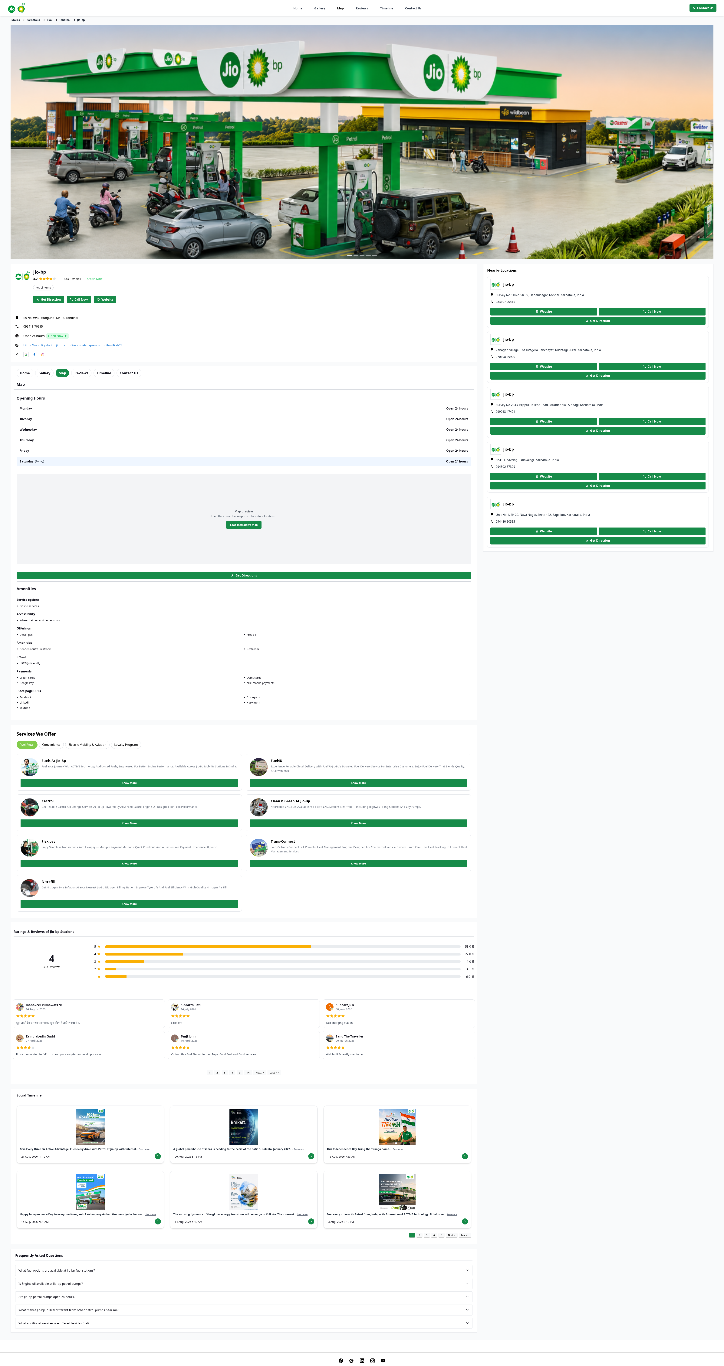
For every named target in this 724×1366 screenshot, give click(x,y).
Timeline (386, 8)
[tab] (25, 373)
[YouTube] (383, 1360)
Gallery (319, 8)
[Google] (351, 1360)
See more (144, 1149)
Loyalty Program (126, 745)
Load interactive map (244, 525)
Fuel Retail (27, 745)
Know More (129, 783)
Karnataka (33, 20)
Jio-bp (81, 20)
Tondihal (64, 20)
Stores (16, 20)
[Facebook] (341, 1360)
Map (340, 8)
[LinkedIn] (362, 1360)
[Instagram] (372, 1360)
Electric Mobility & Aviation (87, 745)
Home (297, 8)
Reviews (362, 8)
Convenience (51, 745)
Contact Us (413, 8)
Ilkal (49, 20)
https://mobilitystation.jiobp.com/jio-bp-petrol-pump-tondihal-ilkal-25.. (73, 345)
